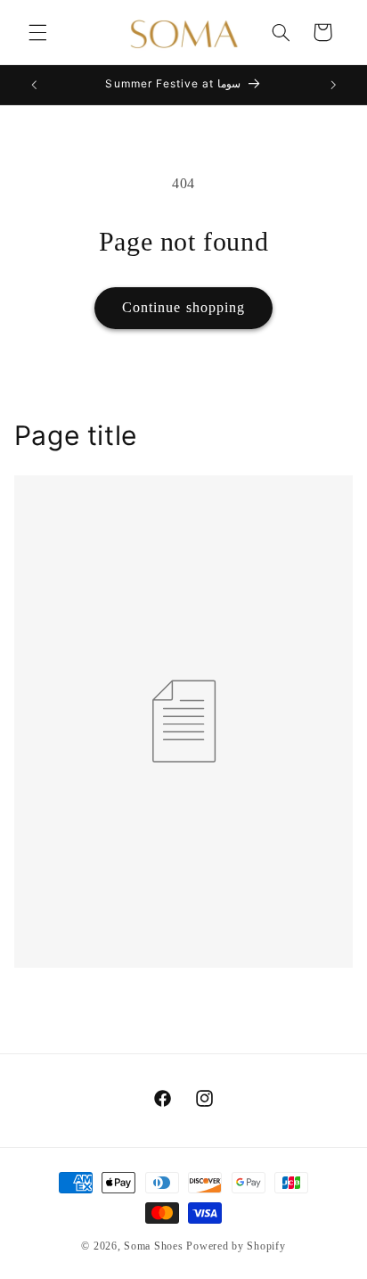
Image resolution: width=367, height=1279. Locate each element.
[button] (37, 32)
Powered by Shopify (235, 1246)
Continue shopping (183, 307)
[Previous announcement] (33, 84)
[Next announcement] (333, 84)
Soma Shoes (153, 1246)
